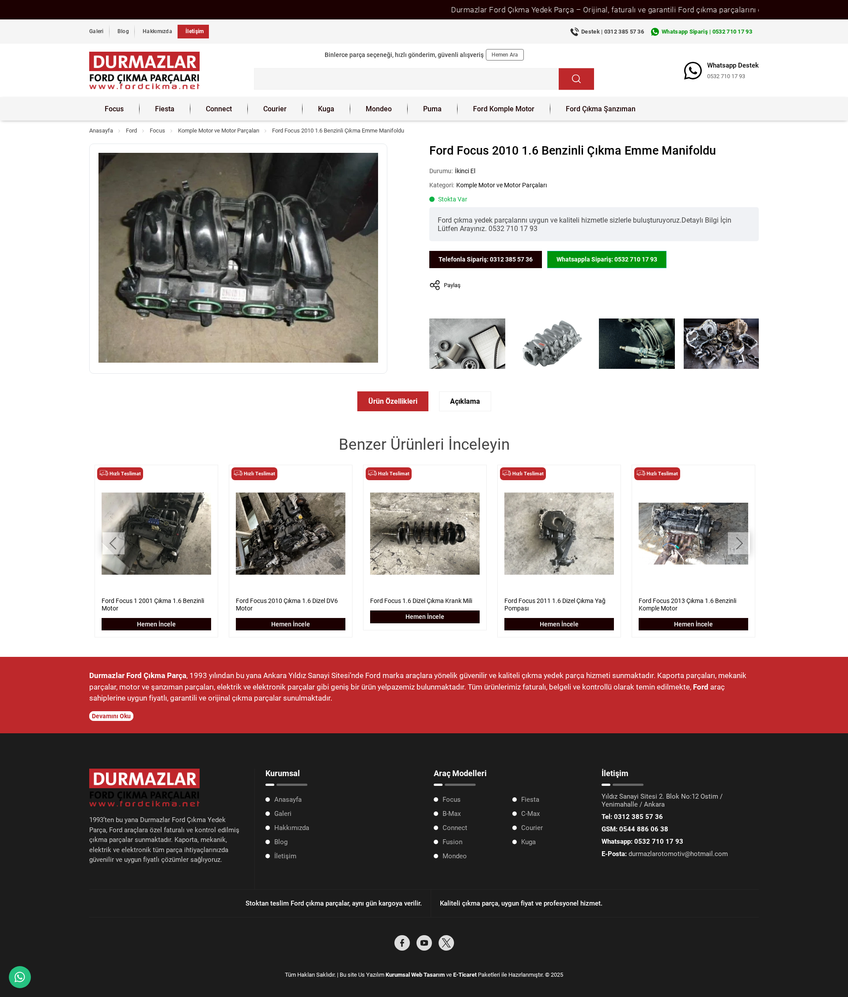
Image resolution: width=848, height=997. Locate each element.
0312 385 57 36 (632, 817)
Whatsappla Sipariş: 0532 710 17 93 (606, 259)
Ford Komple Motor (503, 109)
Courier (275, 109)
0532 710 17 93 (726, 76)
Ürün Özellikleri (392, 401)
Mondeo (379, 109)
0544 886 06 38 (635, 829)
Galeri (96, 31)
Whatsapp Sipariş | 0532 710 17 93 (707, 31)
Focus (114, 109)
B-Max (452, 814)
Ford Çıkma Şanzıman (601, 109)
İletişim (195, 31)
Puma (432, 109)
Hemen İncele (156, 624)
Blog (123, 31)
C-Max (530, 814)
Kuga (326, 109)
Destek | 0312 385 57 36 (612, 31)
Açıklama (465, 401)
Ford (131, 130)
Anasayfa (101, 130)
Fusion (452, 842)
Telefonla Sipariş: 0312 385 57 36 (486, 259)
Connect (219, 109)
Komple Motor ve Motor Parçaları (218, 130)
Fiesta (164, 109)
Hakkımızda (157, 31)
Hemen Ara (505, 55)
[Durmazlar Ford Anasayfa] (144, 70)
